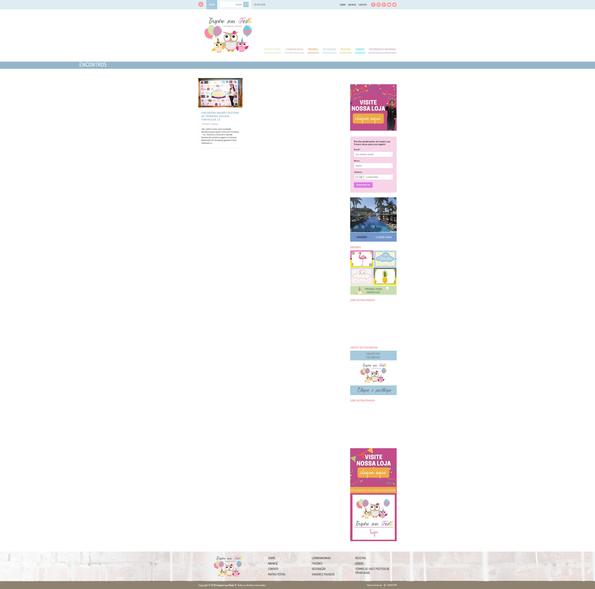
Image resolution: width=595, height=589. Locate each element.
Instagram (378, 4)
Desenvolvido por (382, 585)
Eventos (215, 124)
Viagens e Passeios (323, 574)
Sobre (343, 4)
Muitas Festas (273, 49)
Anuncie (352, 4)
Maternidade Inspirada (382, 49)
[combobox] (359, 177)
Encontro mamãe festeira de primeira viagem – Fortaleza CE (220, 116)
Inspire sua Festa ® (228, 33)
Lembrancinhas (294, 49)
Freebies (313, 49)
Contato (363, 4)
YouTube (389, 4)
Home (212, 4)
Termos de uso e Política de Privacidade (372, 570)
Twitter (394, 4)
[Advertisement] (340, 28)
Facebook (373, 4)
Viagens (359, 49)
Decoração (329, 49)
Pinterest (383, 4)
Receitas (346, 49)
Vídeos (359, 563)
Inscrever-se (363, 184)
